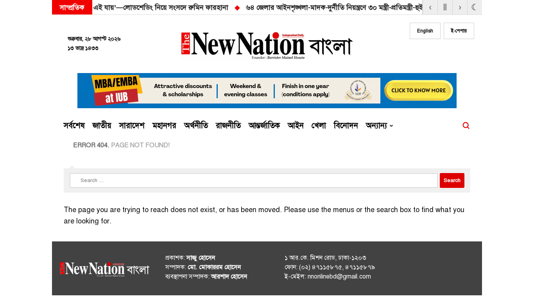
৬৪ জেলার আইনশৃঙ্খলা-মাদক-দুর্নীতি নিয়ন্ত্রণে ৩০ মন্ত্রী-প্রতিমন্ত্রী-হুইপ (180, 7)
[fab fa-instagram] (435, 53)
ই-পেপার (459, 31)
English (425, 31)
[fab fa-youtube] (451, 53)
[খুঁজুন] (466, 126)
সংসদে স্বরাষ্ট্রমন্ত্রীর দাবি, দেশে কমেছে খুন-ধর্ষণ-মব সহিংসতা (368, 7)
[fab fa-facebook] (420, 53)
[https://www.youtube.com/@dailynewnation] (454, 270)
